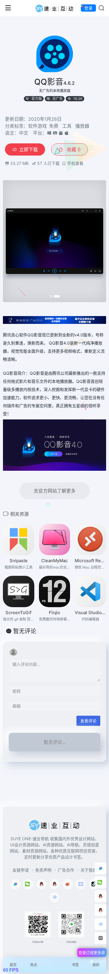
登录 (88, 8)
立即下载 (28, 149)
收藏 (73, 149)
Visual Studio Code (90, 612)
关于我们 (89, 869)
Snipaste (19, 560)
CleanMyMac (54, 560)
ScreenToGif (18, 612)
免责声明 (43, 869)
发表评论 (88, 720)
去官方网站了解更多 (55, 491)
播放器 (82, 126)
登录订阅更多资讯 (91, 953)
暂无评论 (24, 631)
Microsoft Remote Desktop (90, 560)
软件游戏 (37, 126)
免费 (53, 126)
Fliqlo (54, 612)
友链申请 (20, 869)
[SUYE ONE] (54, 8)
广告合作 (66, 869)
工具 (67, 126)
